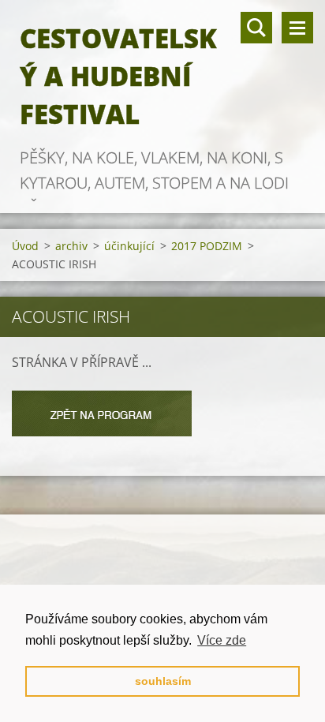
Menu (297, 27)
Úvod (25, 245)
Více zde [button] (221, 640)
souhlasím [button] (163, 681)
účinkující (129, 245)
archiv (71, 245)
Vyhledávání (256, 27)
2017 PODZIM (206, 245)
